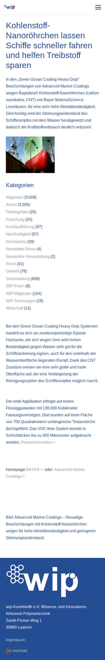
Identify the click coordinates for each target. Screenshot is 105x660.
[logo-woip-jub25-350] (9, 7)
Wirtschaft (14, 308)
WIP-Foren (15, 286)
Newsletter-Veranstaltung (28, 256)
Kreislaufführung (20, 227)
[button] (98, 7)
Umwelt (12, 271)
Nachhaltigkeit (18, 234)
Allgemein (14, 197)
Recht (11, 264)
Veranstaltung (18, 279)
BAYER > (34, 469)
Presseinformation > (38, 442)
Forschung (15, 219)
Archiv (11, 205)
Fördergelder (17, 212)
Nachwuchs (16, 242)
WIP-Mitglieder (19, 293)
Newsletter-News (21, 249)
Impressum (15, 640)
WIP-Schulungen (20, 301)
